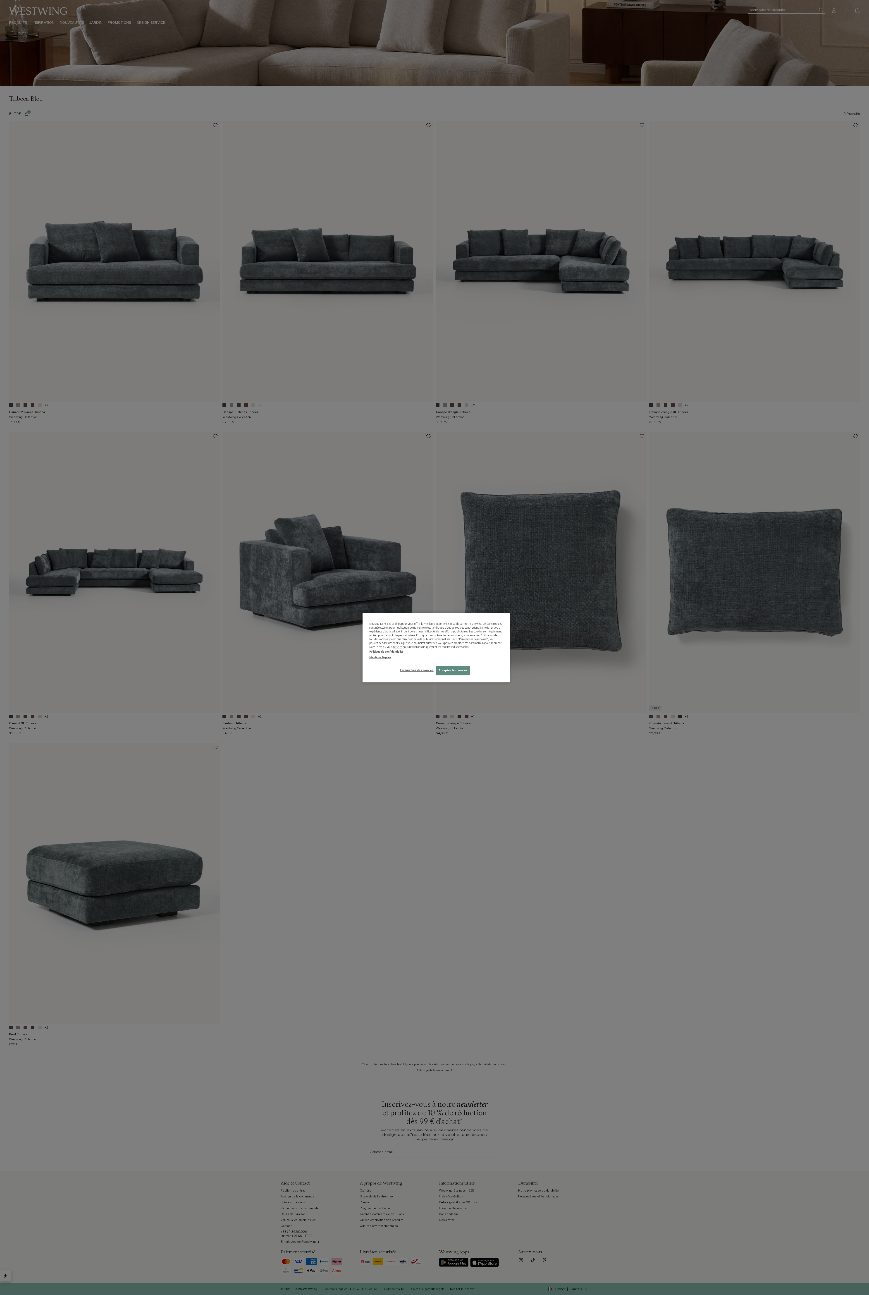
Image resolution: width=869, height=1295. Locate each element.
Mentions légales (380, 657)
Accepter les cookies (453, 670)
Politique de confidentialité (386, 651)
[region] (436, 647)
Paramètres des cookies (417, 670)
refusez (397, 647)
